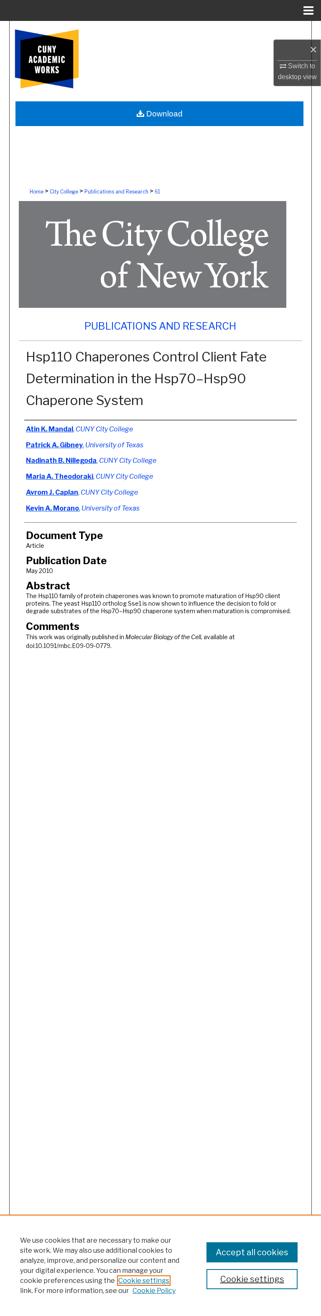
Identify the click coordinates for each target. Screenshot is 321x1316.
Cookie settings (143, 1281)
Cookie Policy (154, 1291)
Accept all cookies (252, 1252)
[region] (160, 1265)
